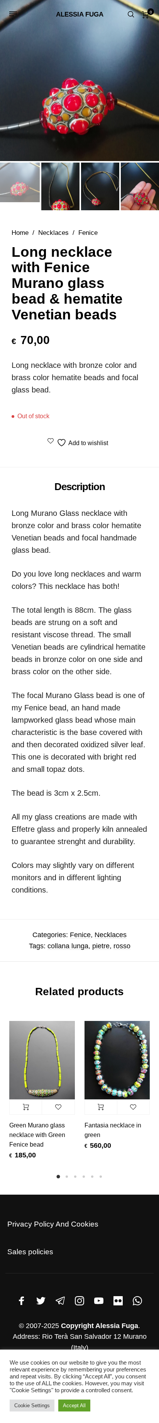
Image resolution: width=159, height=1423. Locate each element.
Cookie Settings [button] (32, 1405)
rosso (121, 946)
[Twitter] (41, 1300)
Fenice (88, 232)
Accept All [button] (74, 1405)
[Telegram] (60, 1300)
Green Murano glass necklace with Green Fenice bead (37, 1135)
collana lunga (67, 946)
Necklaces (53, 232)
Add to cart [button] (25, 1107)
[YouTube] (98, 1300)
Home (20, 232)
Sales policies (30, 1252)
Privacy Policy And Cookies (52, 1224)
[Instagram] (79, 1300)
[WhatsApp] (137, 1300)
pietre (101, 946)
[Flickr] (118, 1300)
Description (79, 486)
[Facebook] (21, 1300)
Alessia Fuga (79, 14)
